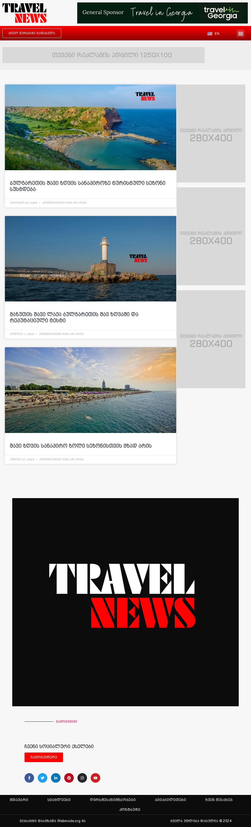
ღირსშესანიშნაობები (113, 800)
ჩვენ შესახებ (219, 800)
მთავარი (19, 800)
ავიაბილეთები (170, 800)
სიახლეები (59, 800)
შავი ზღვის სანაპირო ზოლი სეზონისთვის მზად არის (81, 446)
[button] (241, 33)
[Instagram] (82, 778)
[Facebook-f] (29, 778)
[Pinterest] (69, 778)
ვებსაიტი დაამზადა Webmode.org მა (53, 821)
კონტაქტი (129, 809)
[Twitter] (42, 778)
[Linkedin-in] (56, 778)
